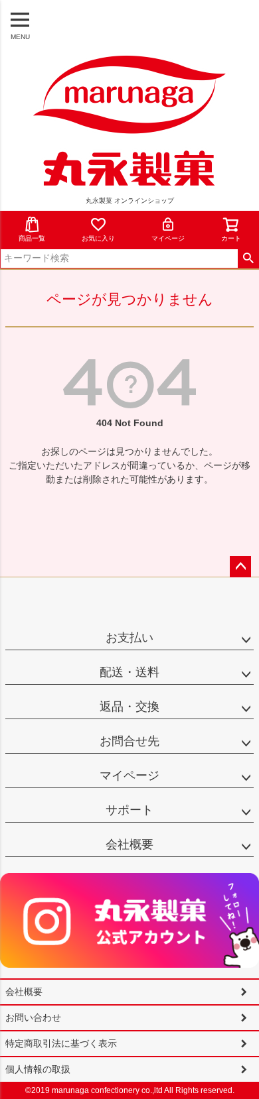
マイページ (168, 238)
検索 (248, 258)
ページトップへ (240, 566)
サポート (129, 810)
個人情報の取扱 (37, 1069)
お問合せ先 (129, 741)
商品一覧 (32, 238)
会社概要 (129, 844)
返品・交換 (129, 706)
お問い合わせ (33, 1017)
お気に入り (98, 238)
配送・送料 (129, 672)
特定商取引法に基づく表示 (61, 1043)
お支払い (129, 637)
